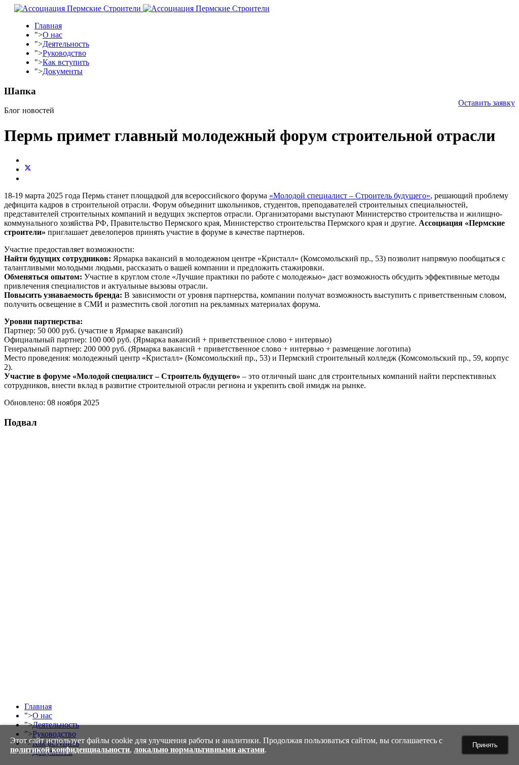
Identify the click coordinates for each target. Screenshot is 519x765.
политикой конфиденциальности (70, 749)
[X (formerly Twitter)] (27, 169)
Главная (48, 25)
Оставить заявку (486, 102)
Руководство (64, 53)
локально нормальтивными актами (199, 749)
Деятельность (66, 44)
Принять (485, 745)
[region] (259, 566)
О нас (52, 34)
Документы (63, 71)
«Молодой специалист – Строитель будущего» (349, 195)
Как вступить (66, 62)
